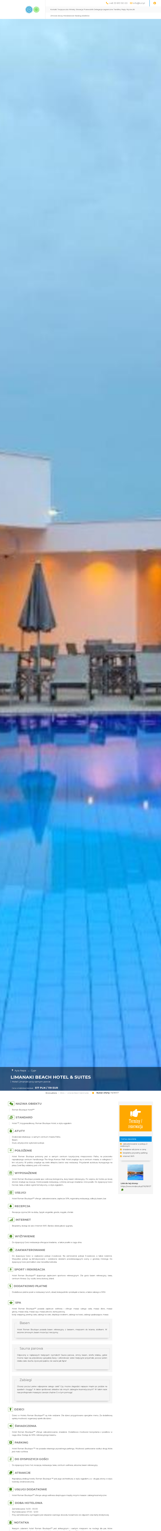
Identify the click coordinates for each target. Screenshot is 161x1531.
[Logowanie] (154, 3)
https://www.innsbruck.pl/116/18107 (136, 1186)
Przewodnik (88, 9)
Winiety (72, 9)
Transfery (117, 9)
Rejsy (124, 9)
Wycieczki (130, 9)
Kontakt (53, 9)
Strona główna (51, 1093)
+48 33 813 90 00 (118, 3)
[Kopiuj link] (122, 1190)
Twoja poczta (62, 9)
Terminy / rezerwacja (135, 1123)
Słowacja (79, 9)
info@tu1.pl (139, 3)
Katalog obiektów (82, 16)
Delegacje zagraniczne (103, 9)
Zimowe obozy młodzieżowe (62, 16)
